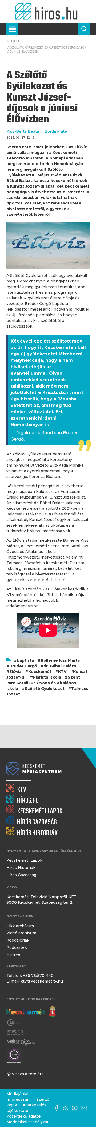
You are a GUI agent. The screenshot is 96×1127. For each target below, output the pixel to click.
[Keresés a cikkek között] (84, 29)
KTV (62, 671)
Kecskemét (39, 671)
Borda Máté (56, 131)
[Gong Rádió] (13, 1023)
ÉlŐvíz (15, 671)
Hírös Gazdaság (21, 874)
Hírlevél (13, 954)
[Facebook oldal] (57, 1108)
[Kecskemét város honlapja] (31, 1011)
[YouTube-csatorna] (76, 1108)
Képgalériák (17, 940)
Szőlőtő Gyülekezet (45, 688)
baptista (25, 660)
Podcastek (16, 947)
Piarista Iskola (47, 677)
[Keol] (15, 1032)
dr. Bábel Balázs (59, 666)
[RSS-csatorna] (66, 1108)
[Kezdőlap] (48, 11)
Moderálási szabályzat (27, 1121)
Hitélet (13, 41)
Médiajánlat (17, 1093)
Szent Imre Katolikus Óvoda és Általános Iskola (43, 683)
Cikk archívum (20, 926)
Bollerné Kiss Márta (60, 660)
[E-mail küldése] (85, 1108)
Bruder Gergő (23, 666)
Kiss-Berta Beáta (22, 131)
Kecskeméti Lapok (24, 860)
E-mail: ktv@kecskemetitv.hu (34, 981)
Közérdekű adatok (23, 1116)
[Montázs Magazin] (20, 1042)
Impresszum (18, 1099)
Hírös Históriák (20, 867)
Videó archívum (21, 933)
